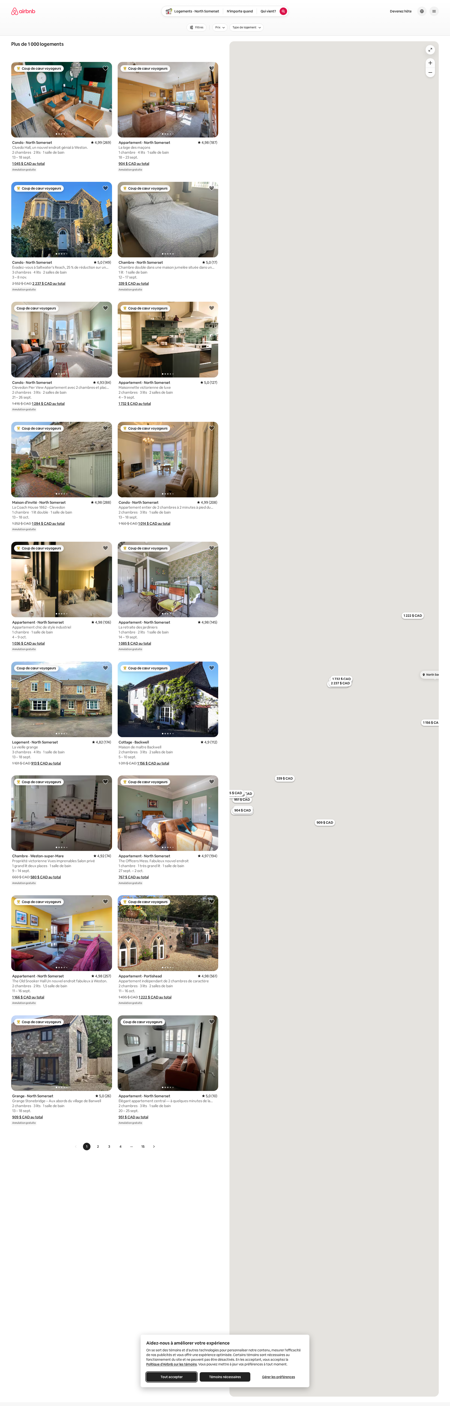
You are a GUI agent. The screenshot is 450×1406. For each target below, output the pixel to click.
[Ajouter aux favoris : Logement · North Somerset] (105, 667)
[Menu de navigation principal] (434, 11)
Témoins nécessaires (225, 1377)
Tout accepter (172, 1377)
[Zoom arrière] (430, 63)
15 (143, 1146)
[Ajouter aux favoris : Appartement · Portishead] (211, 901)
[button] (28, 163)
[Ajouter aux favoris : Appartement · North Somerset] (211, 68)
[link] (76, 1146)
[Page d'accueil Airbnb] (23, 11)
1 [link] (86, 1146)
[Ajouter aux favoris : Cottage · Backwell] (211, 667)
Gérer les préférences (278, 1377)
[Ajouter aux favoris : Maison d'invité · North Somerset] (105, 428)
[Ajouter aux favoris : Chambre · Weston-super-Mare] (105, 781)
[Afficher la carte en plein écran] (430, 49)
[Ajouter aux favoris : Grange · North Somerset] (105, 1021)
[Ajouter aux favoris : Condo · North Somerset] (105, 68)
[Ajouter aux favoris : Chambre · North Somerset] (211, 188)
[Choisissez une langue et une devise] (422, 11)
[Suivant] (153, 1146)
